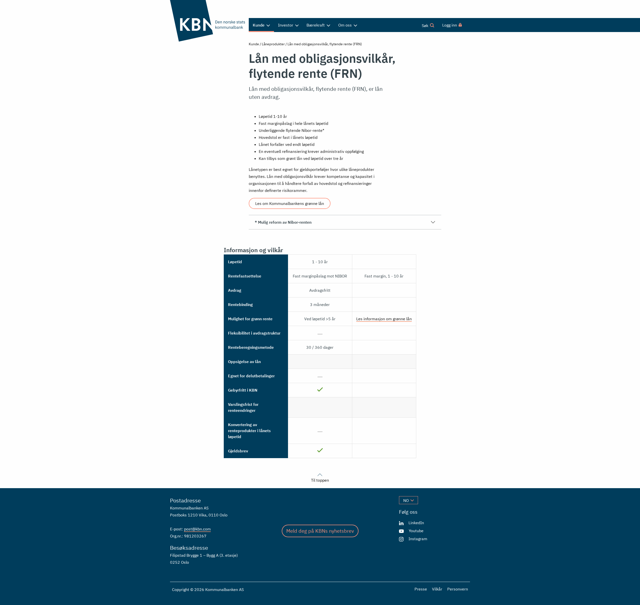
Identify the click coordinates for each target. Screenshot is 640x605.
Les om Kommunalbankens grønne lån (289, 203)
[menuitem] (452, 25)
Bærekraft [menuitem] (316, 25)
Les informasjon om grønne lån (384, 318)
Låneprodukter (273, 44)
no (406, 500)
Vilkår (437, 588)
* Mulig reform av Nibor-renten (283, 222)
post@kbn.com (197, 528)
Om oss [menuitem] (345, 25)
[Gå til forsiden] (207, 21)
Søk (425, 25)
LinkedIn (416, 522)
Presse (420, 588)
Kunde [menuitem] (259, 25)
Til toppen (320, 480)
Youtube (416, 530)
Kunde (254, 44)
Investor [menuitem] (286, 25)
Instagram (417, 538)
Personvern (457, 588)
